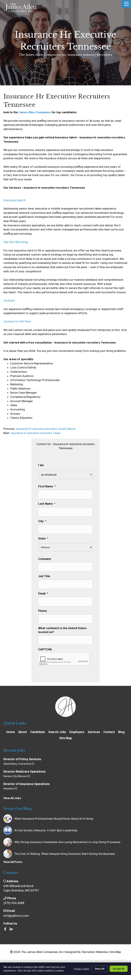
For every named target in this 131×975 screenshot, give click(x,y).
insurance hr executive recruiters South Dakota (45, 428)
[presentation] (64, 659)
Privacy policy (82, 968)
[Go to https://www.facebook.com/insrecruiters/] (5, 929)
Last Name (46, 503)
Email (43, 593)
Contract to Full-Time (17, 321)
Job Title (44, 576)
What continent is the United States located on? (62, 630)
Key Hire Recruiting (15, 242)
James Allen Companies (35, 112)
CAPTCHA (45, 649)
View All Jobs (12, 798)
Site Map (115, 952)
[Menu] (126, 4)
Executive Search (14, 200)
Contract (9, 300)
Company (44, 559)
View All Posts (12, 862)
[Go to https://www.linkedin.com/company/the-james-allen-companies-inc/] (11, 929)
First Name (47, 486)
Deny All (99, 968)
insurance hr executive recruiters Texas (35, 433)
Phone (42, 610)
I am (41, 465)
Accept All (119, 968)
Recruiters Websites (95, 952)
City (42, 521)
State (43, 538)
